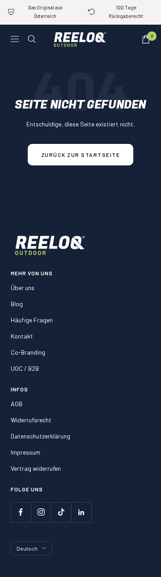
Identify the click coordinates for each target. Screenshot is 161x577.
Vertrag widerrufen (36, 468)
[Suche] (32, 39)
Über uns (22, 287)
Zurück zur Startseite (80, 155)
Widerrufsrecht (31, 420)
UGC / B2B (25, 368)
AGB (16, 404)
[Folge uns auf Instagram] (41, 512)
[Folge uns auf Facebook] (21, 512)
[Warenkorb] (145, 39)
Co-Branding (28, 352)
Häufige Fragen (32, 320)
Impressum (25, 452)
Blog (17, 304)
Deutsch (27, 548)
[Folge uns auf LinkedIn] (81, 512)
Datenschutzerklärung (40, 436)
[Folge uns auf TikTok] (61, 512)
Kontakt (22, 336)
